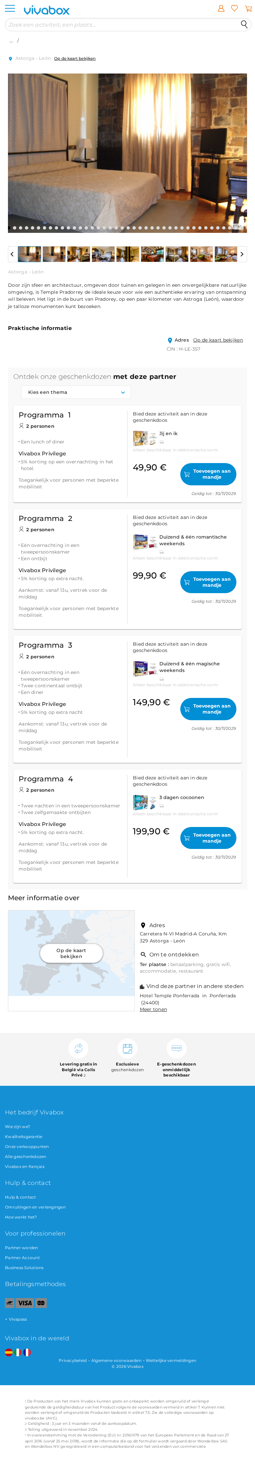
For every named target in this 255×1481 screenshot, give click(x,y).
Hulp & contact (20, 1197)
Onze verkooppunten (27, 1146)
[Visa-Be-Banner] (25, 1306)
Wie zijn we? (17, 1126)
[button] (17, 148)
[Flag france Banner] (27, 1353)
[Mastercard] (41, 1306)
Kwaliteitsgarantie (23, 1136)
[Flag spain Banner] (9, 1353)
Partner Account (22, 1257)
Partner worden (21, 1247)
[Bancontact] (9, 1306)
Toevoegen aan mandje (212, 474)
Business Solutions (24, 1267)
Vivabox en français (24, 1166)
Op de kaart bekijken (75, 58)
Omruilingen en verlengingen (35, 1207)
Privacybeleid (73, 1360)
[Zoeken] (244, 25)
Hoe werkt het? (21, 1217)
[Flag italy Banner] (18, 1353)
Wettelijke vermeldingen (171, 1360)
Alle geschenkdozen (25, 1156)
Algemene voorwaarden (116, 1360)
